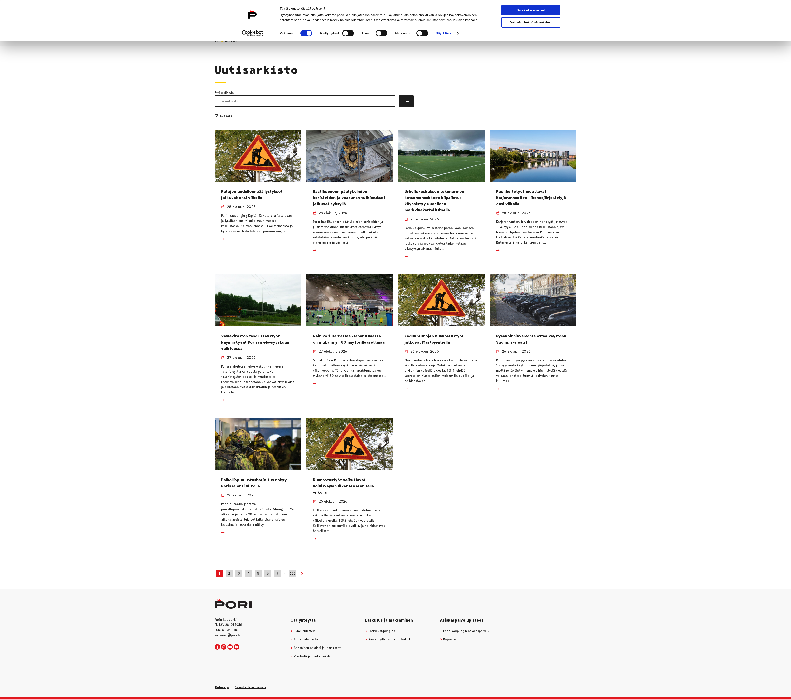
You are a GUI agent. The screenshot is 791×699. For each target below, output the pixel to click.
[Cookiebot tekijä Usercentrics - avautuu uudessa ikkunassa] (252, 33)
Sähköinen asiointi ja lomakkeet (317, 648)
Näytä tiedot (444, 33)
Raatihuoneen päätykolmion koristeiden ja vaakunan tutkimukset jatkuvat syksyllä (349, 197)
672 (292, 573)
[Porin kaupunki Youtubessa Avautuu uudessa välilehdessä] (230, 647)
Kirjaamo (449, 639)
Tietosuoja (222, 687)
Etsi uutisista (224, 93)
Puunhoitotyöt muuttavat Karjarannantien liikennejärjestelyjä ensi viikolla (531, 197)
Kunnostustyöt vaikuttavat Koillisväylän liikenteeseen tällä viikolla (343, 486)
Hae (406, 101)
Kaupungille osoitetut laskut (388, 639)
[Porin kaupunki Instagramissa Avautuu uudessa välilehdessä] (223, 647)
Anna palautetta (305, 639)
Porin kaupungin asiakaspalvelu (465, 631)
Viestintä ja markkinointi (311, 656)
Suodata (226, 116)
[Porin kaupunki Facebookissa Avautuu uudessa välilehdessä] (217, 647)
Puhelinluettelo (304, 631)
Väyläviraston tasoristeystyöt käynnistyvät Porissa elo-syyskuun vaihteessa (255, 342)
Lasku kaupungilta (381, 631)
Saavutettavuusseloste (250, 687)
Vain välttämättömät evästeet (530, 22)
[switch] (348, 33)
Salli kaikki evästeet (531, 10)
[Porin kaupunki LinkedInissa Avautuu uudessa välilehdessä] (236, 647)
